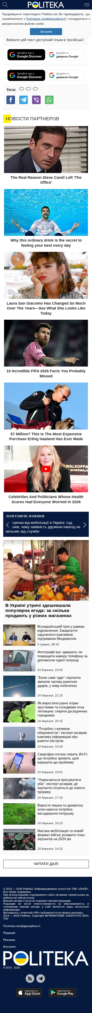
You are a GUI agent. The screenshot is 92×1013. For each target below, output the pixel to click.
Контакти (9, 946)
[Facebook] (10, 100)
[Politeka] (46, 5)
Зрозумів (46, 31)
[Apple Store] (29, 992)
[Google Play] (62, 992)
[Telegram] (23, 100)
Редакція (9, 932)
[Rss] (30, 978)
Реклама (9, 939)
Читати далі (46, 864)
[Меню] (86, 4)
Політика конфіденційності (21, 926)
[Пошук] (5, 4)
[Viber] (36, 100)
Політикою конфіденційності (45, 18)
